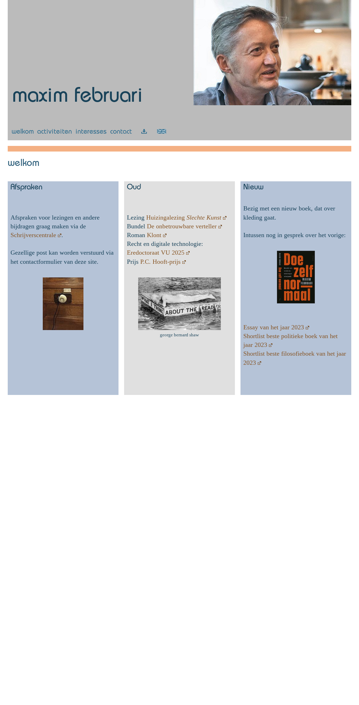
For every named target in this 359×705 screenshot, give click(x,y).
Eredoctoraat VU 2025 (155, 252)
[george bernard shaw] (179, 328)
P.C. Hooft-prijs (160, 261)
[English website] (162, 132)
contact (121, 132)
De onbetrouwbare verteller (182, 226)
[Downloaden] (144, 132)
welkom (23, 132)
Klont (154, 235)
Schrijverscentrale (33, 235)
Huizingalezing (183, 217)
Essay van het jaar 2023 (273, 327)
